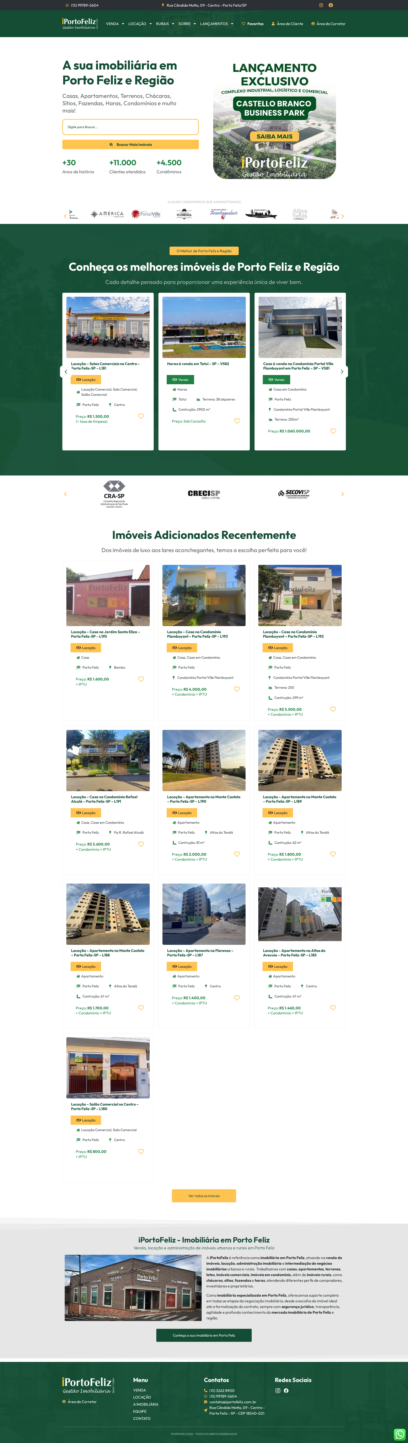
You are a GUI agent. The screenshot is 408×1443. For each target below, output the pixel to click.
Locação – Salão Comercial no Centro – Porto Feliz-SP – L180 (105, 1106)
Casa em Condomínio (289, 389)
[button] (65, 216)
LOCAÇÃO (142, 1397)
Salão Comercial (94, 394)
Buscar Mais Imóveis (134, 144)
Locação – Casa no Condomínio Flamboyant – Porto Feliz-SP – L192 (293, 634)
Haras (182, 389)
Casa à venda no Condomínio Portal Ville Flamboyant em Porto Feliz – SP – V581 (298, 366)
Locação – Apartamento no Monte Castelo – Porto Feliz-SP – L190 (203, 799)
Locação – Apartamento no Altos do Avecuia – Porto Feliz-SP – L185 (294, 952)
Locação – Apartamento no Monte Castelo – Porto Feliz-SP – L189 (299, 799)
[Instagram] (321, 5)
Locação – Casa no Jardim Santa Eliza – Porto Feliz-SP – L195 (105, 634)
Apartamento (188, 822)
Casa (85, 657)
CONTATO (142, 1418)
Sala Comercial (124, 389)
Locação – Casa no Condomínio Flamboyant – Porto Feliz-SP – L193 (197, 634)
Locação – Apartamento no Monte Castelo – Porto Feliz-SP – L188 (107, 952)
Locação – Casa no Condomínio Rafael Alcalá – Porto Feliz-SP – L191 (104, 799)
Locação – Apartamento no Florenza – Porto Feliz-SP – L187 (200, 952)
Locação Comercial (96, 389)
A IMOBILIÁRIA (145, 1404)
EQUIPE (139, 1411)
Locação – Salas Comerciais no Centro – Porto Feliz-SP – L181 (105, 366)
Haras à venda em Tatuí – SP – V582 (198, 363)
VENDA (139, 1390)
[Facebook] (331, 5)
